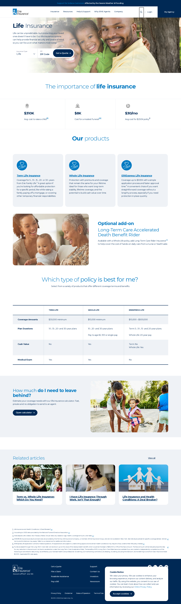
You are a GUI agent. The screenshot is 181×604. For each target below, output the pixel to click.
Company (118, 12)
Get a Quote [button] (62, 53)
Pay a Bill (55, 581)
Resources (68, 12)
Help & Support (83, 12)
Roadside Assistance (60, 576)
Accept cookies (121, 594)
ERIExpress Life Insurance (136, 175)
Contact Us (95, 571)
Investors (94, 576)
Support (93, 566)
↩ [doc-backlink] (51, 529)
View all (151, 458)
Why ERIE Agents (102, 12)
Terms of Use (99, 593)
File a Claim (56, 571)
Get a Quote (56, 566)
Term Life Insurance (28, 175)
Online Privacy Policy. (143, 587)
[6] (167, 240)
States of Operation (83, 593)
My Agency (169, 12)
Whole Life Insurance (81, 175)
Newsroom (95, 581)
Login (149, 12)
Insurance (54, 12)
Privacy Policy (56, 593)
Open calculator (24, 412)
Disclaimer (69, 593)
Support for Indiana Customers (70, 3)
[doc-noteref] (47, 119)
